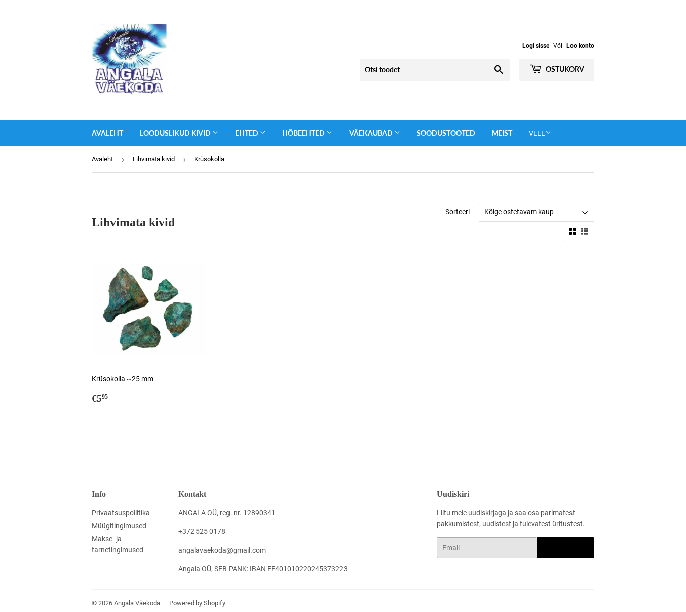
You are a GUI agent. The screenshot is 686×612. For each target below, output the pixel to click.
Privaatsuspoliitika (121, 513)
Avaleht (107, 133)
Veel (537, 133)
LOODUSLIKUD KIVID (176, 133)
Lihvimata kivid (154, 159)
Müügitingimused (119, 526)
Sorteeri (457, 212)
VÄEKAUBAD (371, 133)
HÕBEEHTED (304, 133)
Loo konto (580, 45)
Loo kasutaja (565, 548)
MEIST (502, 133)
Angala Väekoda (137, 603)
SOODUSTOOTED (446, 133)
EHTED (247, 133)
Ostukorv (564, 69)
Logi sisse (535, 45)
